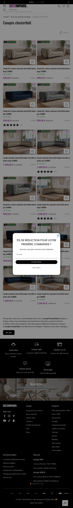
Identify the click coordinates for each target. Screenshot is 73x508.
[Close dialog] (58, 235)
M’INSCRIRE (36, 262)
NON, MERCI (36, 268)
